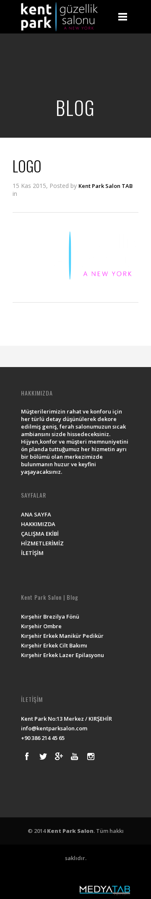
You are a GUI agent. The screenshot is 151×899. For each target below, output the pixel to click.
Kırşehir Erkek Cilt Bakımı (54, 645)
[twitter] (43, 756)
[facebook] (27, 756)
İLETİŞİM (32, 553)
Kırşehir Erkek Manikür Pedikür (62, 636)
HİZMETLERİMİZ (42, 543)
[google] (59, 756)
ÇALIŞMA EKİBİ (40, 533)
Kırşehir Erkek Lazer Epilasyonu (62, 655)
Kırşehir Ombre (41, 626)
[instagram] (90, 756)
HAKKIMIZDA (38, 524)
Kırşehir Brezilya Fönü (50, 616)
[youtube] (75, 756)
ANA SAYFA (36, 514)
